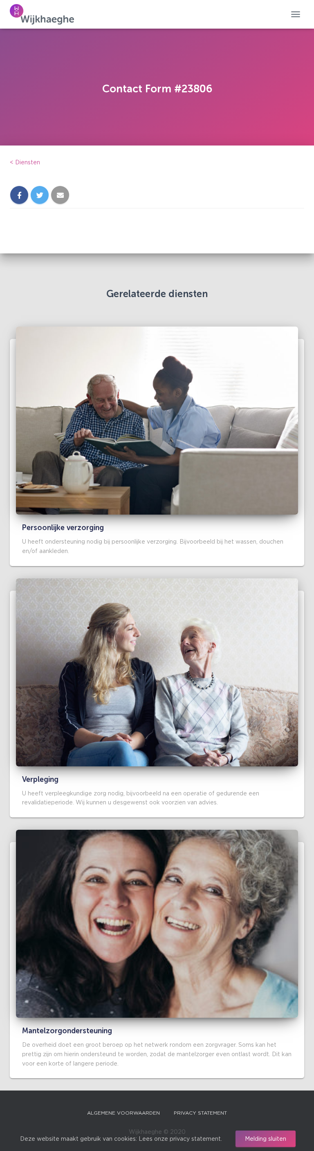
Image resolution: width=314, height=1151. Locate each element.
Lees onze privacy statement (180, 1138)
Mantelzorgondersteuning (67, 1031)
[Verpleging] (157, 671)
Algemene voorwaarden (123, 1113)
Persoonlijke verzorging (63, 528)
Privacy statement (200, 1113)
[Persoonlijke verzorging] (157, 420)
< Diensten (25, 162)
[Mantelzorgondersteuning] (157, 923)
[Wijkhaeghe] (45, 14)
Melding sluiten (265, 1138)
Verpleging (40, 779)
